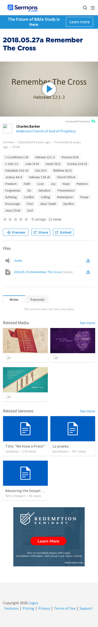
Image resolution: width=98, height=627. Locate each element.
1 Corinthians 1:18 (16, 157)
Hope (66, 184)
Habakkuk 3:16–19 (16, 171)
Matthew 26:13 (62, 171)
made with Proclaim (77, 121)
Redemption (65, 197)
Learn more (79, 21)
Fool (30, 204)
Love (40, 184)
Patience (82, 184)
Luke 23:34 (32, 164)
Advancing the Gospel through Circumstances (42, 490)
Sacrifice (68, 204)
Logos (33, 602)
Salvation (44, 190)
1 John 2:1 (11, 164)
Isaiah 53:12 (53, 164)
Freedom (11, 184)
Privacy (44, 608)
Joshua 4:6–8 (13, 177)
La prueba (61, 446)
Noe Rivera (60, 451)
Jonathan (11, 451)
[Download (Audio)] (89, 260)
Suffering (11, 197)
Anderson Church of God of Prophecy (46, 131)
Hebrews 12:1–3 (44, 157)
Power (84, 197)
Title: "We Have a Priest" (25, 446)
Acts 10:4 (40, 171)
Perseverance (66, 190)
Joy (53, 184)
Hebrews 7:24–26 (39, 177)
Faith (27, 184)
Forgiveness (12, 190)
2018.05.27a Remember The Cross (43, 272)
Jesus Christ (12, 210)
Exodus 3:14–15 (77, 164)
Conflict (29, 197)
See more (87, 322)
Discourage (12, 204)
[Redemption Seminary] (49, 536)
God (30, 210)
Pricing (28, 608)
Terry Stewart (15, 496)
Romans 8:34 (70, 157)
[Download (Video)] (89, 271)
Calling (45, 197)
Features (11, 608)
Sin (29, 190)
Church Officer (66, 177)
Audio (18, 260)
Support (86, 608)
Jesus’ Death (48, 204)
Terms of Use (64, 608)
